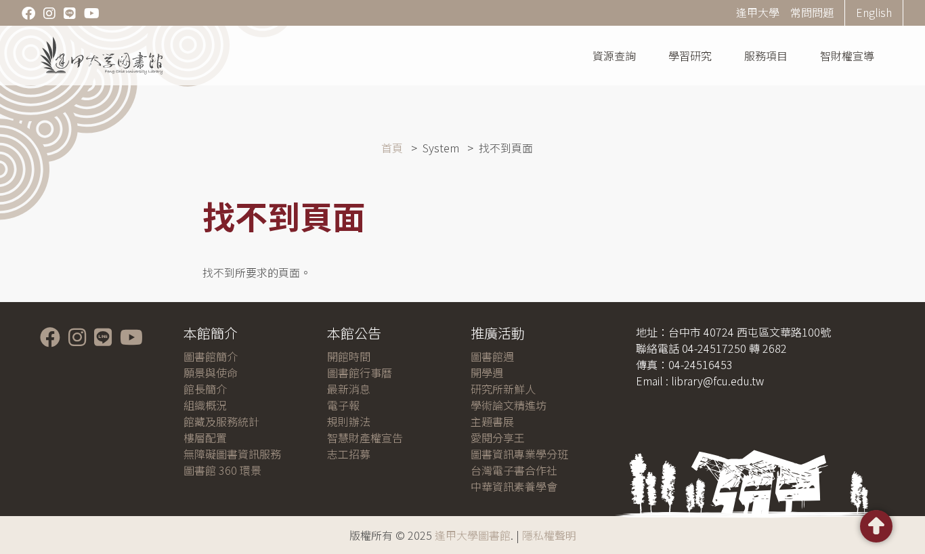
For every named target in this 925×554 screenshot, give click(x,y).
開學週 (487, 372)
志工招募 (348, 454)
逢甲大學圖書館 (473, 535)
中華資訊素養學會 (514, 486)
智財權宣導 (847, 55)
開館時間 (348, 356)
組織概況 (205, 405)
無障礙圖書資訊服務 (232, 454)
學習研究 (690, 55)
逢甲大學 (757, 12)
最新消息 (348, 389)
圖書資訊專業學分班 (519, 454)
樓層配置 (205, 437)
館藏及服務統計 (221, 421)
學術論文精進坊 (508, 405)
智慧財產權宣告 (365, 437)
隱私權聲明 (549, 535)
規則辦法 (348, 421)
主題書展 (492, 421)
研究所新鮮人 (503, 389)
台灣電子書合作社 (514, 470)
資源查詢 (614, 55)
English (874, 12)
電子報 (343, 405)
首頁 (392, 148)
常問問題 (812, 12)
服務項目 (766, 55)
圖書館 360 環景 (222, 470)
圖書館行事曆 (359, 372)
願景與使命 (211, 372)
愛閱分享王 (498, 437)
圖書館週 (492, 356)
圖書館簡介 (211, 356)
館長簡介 (205, 389)
